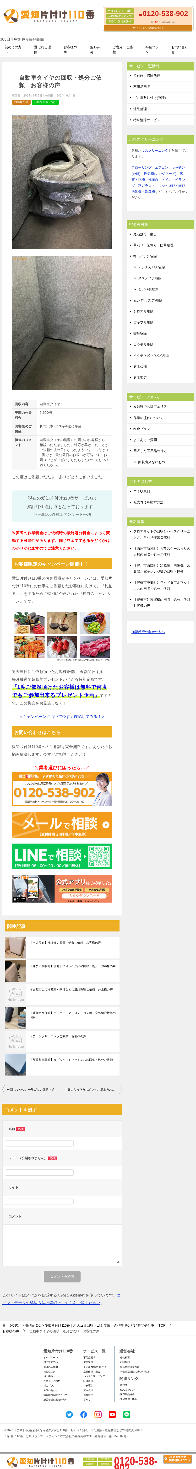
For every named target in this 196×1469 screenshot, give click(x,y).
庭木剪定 (140, 377)
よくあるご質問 (145, 440)
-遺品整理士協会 (128, 1399)
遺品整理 (140, 109)
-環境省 (123, 1385)
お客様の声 (70, 49)
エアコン (161, 167)
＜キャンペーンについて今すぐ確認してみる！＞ (62, 717)
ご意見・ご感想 (123, 49)
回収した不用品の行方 (150, 451)
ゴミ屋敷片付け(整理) (149, 98)
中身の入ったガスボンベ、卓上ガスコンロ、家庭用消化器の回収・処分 (93, 1089)
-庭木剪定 (88, 1395)
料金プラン (152, 49)
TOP (86, 1325)
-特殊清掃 (88, 1381)
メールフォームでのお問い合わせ (149, 28)
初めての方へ (13, 49)
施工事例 (95, 49)
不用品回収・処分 (45, 102)
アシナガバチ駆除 (151, 267)
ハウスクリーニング (153, 150)
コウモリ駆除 (143, 344)
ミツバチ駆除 (148, 289)
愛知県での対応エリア (150, 407)
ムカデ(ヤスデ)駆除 (148, 300)
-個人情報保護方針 (129, 1367)
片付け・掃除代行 (146, 76)
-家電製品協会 (127, 1394)
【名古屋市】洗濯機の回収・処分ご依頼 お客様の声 (65, 942)
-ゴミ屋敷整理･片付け (94, 1367)
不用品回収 (141, 87)
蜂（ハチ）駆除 (145, 256)
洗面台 (153, 180)
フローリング (141, 167)
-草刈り (87, 1399)
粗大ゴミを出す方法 (148, 502)
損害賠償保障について (55, 1395)
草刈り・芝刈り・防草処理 (153, 245)
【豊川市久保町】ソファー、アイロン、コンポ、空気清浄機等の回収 (73, 1015)
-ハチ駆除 (88, 1385)
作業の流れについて (148, 418)
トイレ (167, 180)
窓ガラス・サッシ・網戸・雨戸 (161, 186)
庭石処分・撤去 (145, 234)
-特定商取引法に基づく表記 (134, 1371)
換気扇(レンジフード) (160, 174)
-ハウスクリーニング (94, 1376)
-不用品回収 (89, 1357)
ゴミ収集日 (141, 491)
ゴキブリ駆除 (143, 322)
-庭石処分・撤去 (91, 1371)
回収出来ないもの (151, 462)
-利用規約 (125, 1362)
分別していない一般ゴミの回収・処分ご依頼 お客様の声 (34, 1089)
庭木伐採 (140, 366)
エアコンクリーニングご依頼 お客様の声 (58, 1036)
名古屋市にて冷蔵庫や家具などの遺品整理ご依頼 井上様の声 (71, 989)
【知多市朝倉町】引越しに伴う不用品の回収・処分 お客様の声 (73, 966)
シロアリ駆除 (143, 311)
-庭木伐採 (88, 1390)
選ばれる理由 (42, 49)
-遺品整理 (88, 1362)
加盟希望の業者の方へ (148, 632)
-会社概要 (125, 1357)
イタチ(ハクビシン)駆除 (151, 355)
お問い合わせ (179, 49)
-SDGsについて (128, 1389)
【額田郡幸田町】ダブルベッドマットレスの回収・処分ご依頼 (71, 1059)
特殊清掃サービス (146, 120)
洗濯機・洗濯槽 (143, 192)
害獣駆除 (140, 333)
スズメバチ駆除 (150, 278)
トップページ (51, 1357)
